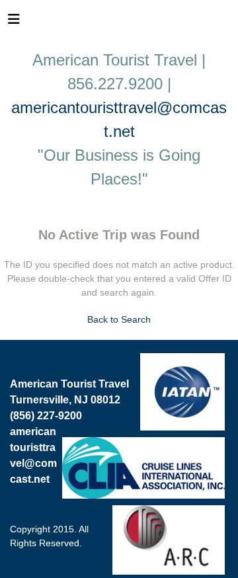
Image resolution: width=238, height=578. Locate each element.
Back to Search (119, 319)
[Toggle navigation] (13, 22)
